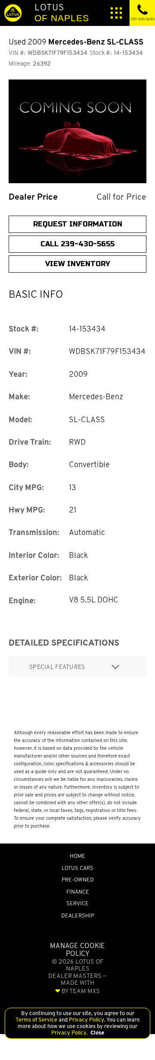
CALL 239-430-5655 (77, 244)
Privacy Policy (86, 1019)
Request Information (77, 224)
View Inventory (77, 264)
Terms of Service (37, 1019)
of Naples (61, 12)
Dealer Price (33, 197)
